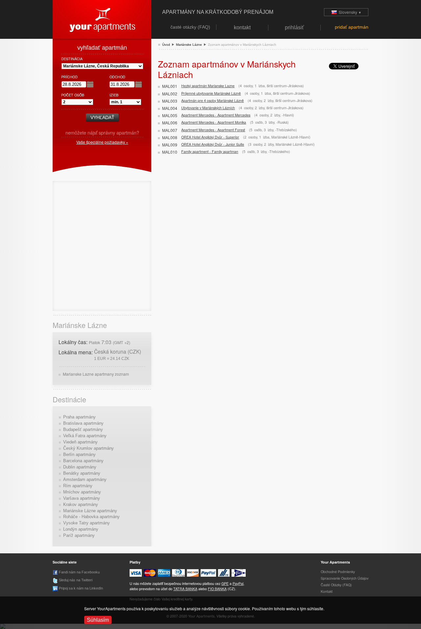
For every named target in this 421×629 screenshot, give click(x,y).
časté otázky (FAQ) (336, 584)
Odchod (117, 76)
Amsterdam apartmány (85, 479)
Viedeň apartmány (80, 442)
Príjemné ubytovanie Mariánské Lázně (211, 93)
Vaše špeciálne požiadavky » (102, 142)
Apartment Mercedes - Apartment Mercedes (215, 115)
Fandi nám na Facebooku (79, 572)
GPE (225, 583)
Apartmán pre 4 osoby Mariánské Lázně (212, 100)
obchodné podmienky (338, 571)
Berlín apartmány (79, 454)
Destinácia (72, 58)
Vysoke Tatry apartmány (86, 522)
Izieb (114, 94)
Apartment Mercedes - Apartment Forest (213, 129)
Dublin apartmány (79, 467)
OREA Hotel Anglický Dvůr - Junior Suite (212, 144)
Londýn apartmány (80, 529)
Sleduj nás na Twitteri (75, 580)
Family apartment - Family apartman (209, 151)
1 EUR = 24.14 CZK (111, 358)
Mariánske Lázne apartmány (90, 510)
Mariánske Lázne (189, 44)
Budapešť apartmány (83, 429)
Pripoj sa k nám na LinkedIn (80, 588)
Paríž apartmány (79, 535)
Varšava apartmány (81, 498)
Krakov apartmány (80, 504)
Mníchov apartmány (82, 492)
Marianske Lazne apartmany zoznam (96, 374)
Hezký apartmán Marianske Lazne (208, 85)
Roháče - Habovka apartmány (91, 516)
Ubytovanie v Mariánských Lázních (208, 107)
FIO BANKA (217, 588)
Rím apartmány (77, 485)
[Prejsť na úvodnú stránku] (102, 18)
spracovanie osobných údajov (344, 578)
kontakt (327, 591)
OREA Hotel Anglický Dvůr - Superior (210, 137)
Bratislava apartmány (83, 423)
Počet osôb (72, 94)
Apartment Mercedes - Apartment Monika (213, 122)
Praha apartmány (79, 417)
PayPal (238, 583)
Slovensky (349, 12)
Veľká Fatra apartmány (85, 435)
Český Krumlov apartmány (88, 448)
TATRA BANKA (185, 588)
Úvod (166, 44)
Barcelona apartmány (83, 460)
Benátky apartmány (81, 473)
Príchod (69, 76)
